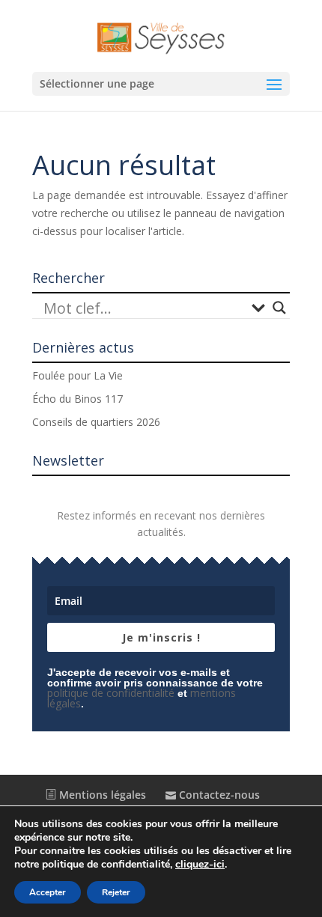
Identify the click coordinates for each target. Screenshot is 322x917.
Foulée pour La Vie (77, 375)
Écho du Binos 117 (77, 399)
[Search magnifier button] (279, 307)
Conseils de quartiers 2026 (96, 422)
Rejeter (116, 892)
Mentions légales (101, 794)
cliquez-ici (200, 864)
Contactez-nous (218, 794)
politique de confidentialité (110, 693)
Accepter (47, 892)
